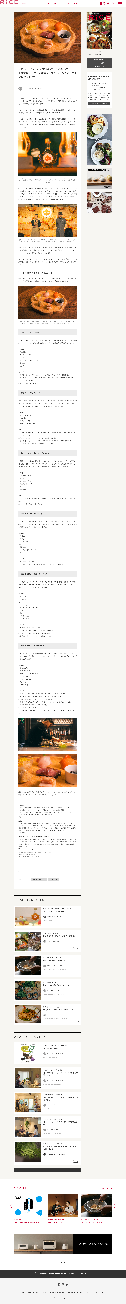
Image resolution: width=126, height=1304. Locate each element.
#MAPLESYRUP (39, 879)
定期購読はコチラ (99, 66)
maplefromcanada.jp (27, 849)
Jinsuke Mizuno (51, 1154)
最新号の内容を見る (99, 59)
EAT (50, 3)
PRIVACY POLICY (98, 1292)
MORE (46, 1170)
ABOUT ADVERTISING (43, 1292)
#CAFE (54, 1133)
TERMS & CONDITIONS (83, 1292)
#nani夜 (58, 1084)
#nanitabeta (52, 1084)
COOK (74, 3)
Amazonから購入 (99, 63)
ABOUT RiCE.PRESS (28, 1292)
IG (65, 191)
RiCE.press (27, 88)
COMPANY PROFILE (68, 1292)
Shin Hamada (51, 1015)
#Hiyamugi (62, 969)
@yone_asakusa (25, 817)
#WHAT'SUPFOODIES (50, 1057)
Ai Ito (48, 941)
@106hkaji (48, 852)
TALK (66, 3)
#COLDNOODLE (54, 969)
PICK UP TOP (107, 1188)
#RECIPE (53, 879)
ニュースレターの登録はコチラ (99, 103)
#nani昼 (54, 1109)
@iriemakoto (23, 832)
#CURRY (52, 1158)
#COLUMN (46, 945)
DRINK (58, 3)
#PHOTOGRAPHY (61, 1018)
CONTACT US (56, 1292)
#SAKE (45, 1084)
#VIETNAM (62, 994)
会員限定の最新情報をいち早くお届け (63, 1273)
